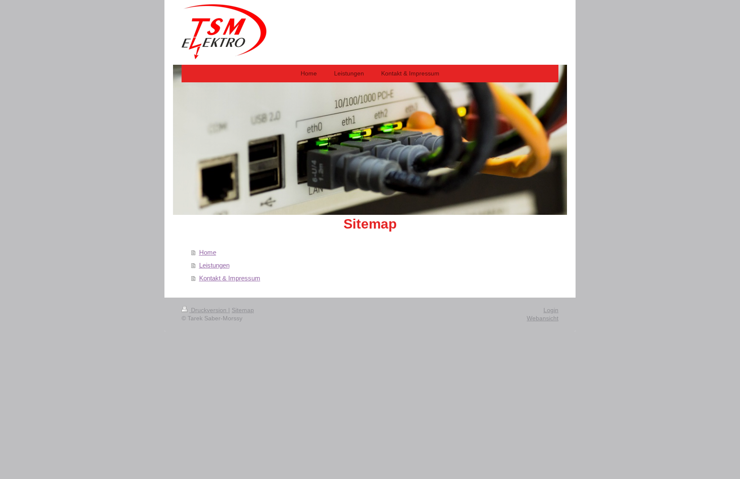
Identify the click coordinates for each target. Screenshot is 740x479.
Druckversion (208, 310)
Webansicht (542, 318)
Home (207, 252)
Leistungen (214, 265)
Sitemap (243, 310)
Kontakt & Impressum (229, 278)
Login (550, 310)
